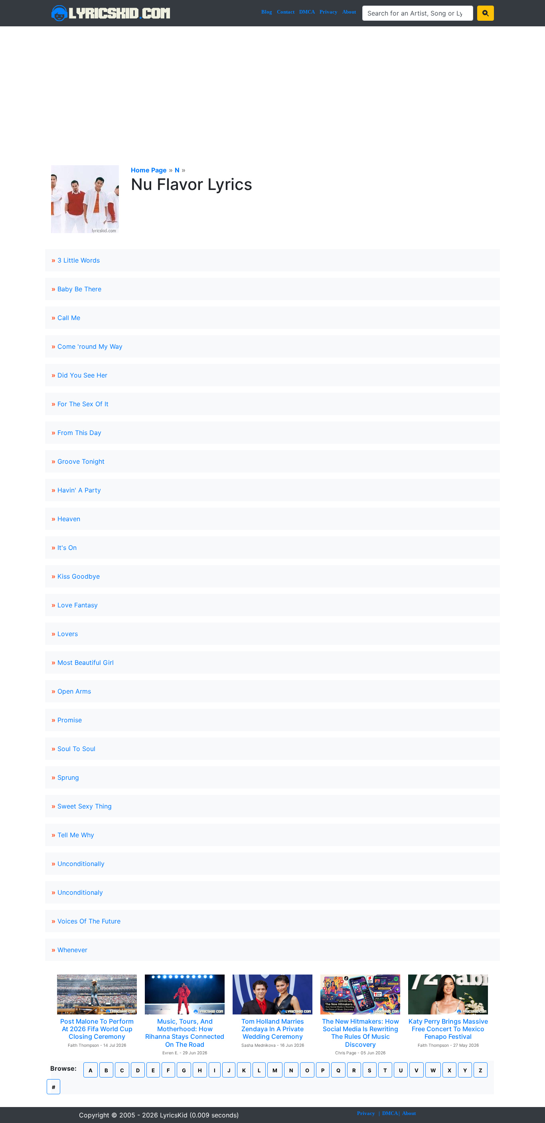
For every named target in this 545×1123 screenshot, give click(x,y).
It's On (67, 548)
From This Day (79, 433)
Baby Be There (79, 289)
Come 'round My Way (89, 346)
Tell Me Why (75, 835)
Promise (69, 720)
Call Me (68, 318)
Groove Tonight (81, 461)
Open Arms (74, 691)
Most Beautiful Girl (85, 662)
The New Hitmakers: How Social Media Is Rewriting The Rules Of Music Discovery (360, 1032)
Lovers (67, 634)
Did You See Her (82, 375)
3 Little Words (78, 260)
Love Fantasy (77, 605)
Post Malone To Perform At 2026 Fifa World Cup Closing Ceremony (97, 1028)
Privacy (329, 12)
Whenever (72, 950)
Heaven (68, 519)
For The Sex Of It (83, 404)
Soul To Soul (76, 749)
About (349, 12)
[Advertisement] (272, 86)
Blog (266, 12)
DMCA (307, 12)
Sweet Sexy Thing (84, 806)
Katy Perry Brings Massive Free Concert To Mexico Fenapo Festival (448, 1028)
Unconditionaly (80, 892)
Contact (285, 12)
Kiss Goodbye (78, 576)
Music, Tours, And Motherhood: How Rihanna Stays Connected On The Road (184, 1032)
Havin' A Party (79, 490)
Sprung (68, 777)
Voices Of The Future (88, 921)
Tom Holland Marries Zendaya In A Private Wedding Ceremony (272, 1028)
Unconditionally (81, 864)
